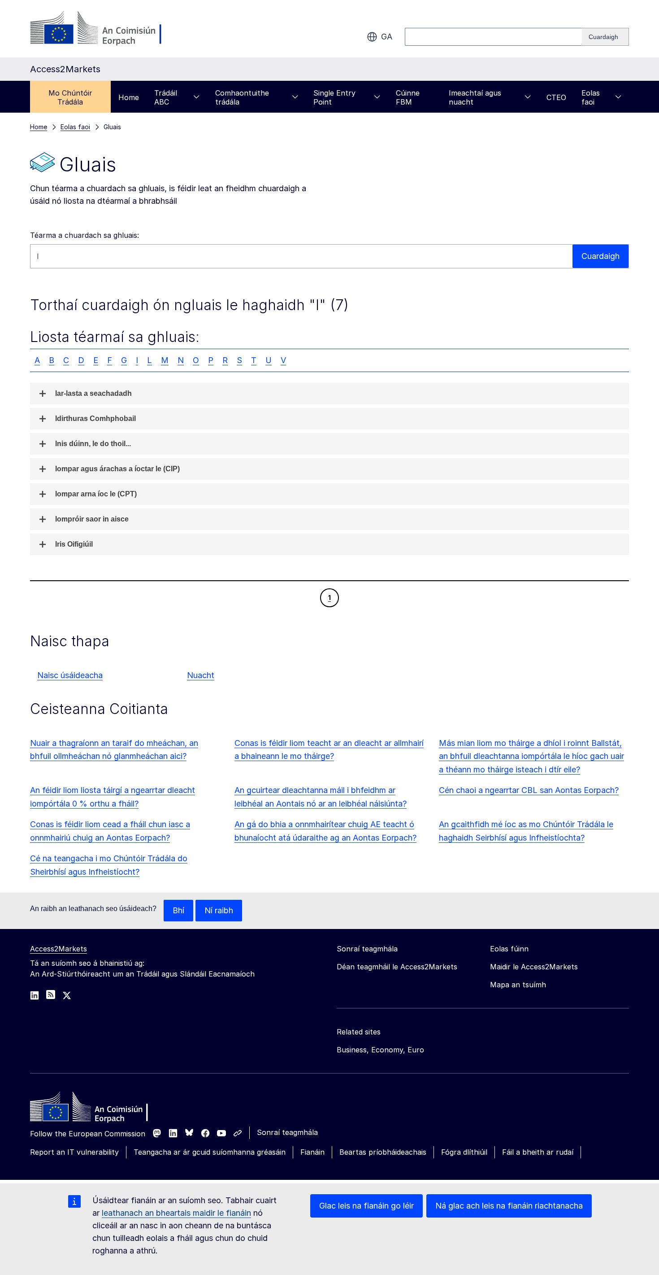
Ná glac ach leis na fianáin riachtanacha (509, 1205)
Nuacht (200, 675)
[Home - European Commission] (95, 1108)
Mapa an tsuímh (518, 984)
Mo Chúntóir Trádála (70, 97)
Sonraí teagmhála (287, 1132)
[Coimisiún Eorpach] (102, 29)
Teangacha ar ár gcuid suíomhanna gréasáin (210, 1152)
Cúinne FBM (408, 97)
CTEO (556, 97)
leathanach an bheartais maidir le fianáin (176, 1213)
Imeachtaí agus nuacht (475, 97)
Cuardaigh (600, 256)
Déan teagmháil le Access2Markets (397, 966)
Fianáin (312, 1152)
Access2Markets (58, 948)
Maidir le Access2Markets (534, 966)
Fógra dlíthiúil (464, 1152)
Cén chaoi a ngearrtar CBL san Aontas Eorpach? (529, 790)
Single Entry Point (334, 97)
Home (128, 97)
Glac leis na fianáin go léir (366, 1205)
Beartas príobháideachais (382, 1152)
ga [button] (386, 36)
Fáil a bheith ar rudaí (537, 1152)
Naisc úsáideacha (70, 675)
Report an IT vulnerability (74, 1152)
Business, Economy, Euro (380, 1049)
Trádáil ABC (165, 97)
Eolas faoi (590, 97)
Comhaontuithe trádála (242, 97)
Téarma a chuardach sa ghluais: (84, 235)
